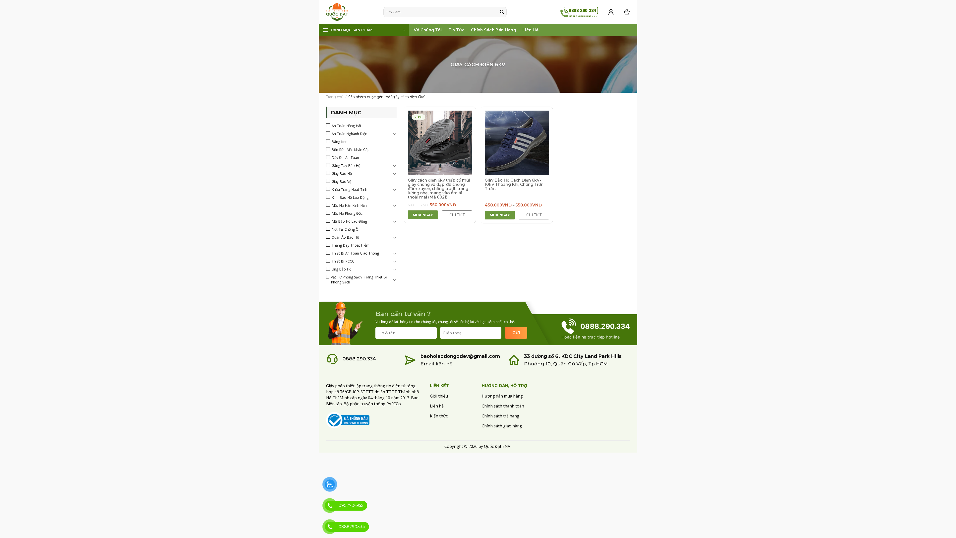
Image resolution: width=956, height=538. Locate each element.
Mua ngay (423, 215)
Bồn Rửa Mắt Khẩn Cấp (350, 149)
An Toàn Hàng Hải (346, 125)
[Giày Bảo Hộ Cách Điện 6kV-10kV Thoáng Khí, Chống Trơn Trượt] (517, 143)
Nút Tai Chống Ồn (346, 229)
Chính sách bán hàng (493, 30)
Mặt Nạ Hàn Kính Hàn (349, 205)
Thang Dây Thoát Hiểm (350, 245)
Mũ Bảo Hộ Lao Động (349, 221)
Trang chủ (334, 97)
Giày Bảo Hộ (342, 173)
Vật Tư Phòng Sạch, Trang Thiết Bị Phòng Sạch (359, 279)
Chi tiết (457, 215)
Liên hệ (530, 30)
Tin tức (456, 30)
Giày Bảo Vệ (341, 181)
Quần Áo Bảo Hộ (345, 237)
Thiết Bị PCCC (343, 261)
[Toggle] (395, 134)
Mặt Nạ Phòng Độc (347, 213)
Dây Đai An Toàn (345, 157)
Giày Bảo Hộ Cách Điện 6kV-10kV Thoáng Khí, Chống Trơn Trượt (514, 184)
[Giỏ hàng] (627, 11)
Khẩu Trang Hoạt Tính (349, 189)
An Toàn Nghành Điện (349, 133)
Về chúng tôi (428, 30)
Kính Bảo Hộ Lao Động (350, 197)
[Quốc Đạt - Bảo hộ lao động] (351, 12)
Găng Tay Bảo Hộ (346, 165)
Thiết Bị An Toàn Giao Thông (355, 253)
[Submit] (502, 12)
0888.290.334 (359, 359)
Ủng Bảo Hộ (341, 269)
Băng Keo (340, 141)
